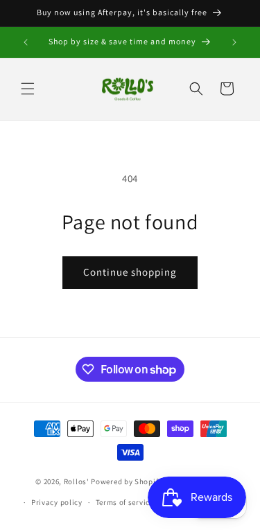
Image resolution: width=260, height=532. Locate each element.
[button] (27, 88)
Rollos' (76, 481)
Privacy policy (57, 502)
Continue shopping (130, 271)
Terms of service (125, 502)
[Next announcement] (234, 42)
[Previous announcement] (25, 42)
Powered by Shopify (126, 481)
